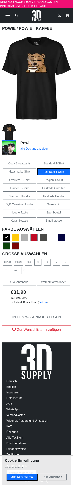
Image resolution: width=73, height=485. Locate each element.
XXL (15, 270)
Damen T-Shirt (19, 188)
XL (6, 270)
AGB (9, 403)
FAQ (9, 426)
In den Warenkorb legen (36, 317)
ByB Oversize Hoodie (19, 204)
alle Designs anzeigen (34, 148)
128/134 (7, 262)
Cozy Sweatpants (19, 163)
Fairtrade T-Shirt (54, 171)
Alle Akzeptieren (22, 477)
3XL (25, 270)
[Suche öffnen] (16, 15)
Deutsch (11, 381)
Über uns (12, 431)
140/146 (18, 262)
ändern (43, 302)
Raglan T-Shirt (54, 180)
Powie (9, 28)
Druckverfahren (16, 443)
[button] (67, 15)
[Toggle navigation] (7, 15)
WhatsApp (12, 409)
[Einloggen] (59, 15)
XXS (29, 262)
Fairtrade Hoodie (53, 196)
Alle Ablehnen (52, 476)
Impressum (13, 392)
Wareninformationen (53, 282)
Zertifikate (12, 454)
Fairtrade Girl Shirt (53, 188)
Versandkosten (15, 415)
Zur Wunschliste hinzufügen (39, 330)
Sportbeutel (53, 212)
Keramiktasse (19, 220)
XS (38, 262)
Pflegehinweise (16, 448)
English (11, 386)
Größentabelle (19, 282)
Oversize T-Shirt (19, 180)
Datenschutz (14, 398)
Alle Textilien (14, 437)
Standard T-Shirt (53, 163)
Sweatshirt (53, 204)
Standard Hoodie (19, 196)
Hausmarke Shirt (19, 171)
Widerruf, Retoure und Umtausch (26, 420)
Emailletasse (54, 220)
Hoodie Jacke (19, 212)
